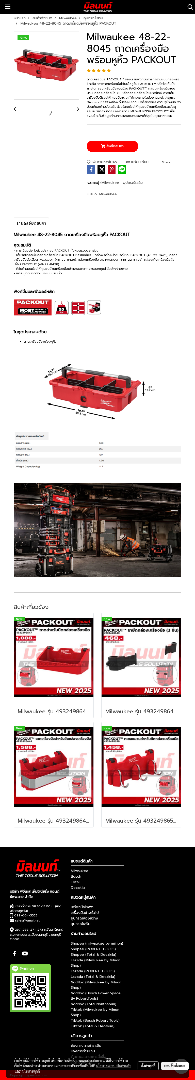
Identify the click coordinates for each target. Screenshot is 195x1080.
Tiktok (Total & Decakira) (93, 1026)
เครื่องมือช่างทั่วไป (85, 912)
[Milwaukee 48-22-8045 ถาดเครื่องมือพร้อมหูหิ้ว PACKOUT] (46, 65)
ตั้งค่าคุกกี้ (148, 1066)
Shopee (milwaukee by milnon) (97, 943)
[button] (189, 7)
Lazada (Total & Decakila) (93, 976)
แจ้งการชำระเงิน (83, 1051)
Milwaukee (111, 182)
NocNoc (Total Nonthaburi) (93, 1004)
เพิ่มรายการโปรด (103, 162)
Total (75, 882)
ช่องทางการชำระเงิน (86, 1045)
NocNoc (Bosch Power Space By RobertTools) (96, 995)
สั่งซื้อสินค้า (114, 146)
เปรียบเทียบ (139, 162)
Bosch (76, 876)
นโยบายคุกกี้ (31, 1071)
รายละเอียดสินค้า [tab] (31, 223)
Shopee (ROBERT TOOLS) (93, 949)
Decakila (78, 887)
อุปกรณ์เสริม (133, 182)
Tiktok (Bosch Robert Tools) (95, 1020)
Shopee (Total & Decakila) (93, 954)
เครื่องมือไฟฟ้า (82, 907)
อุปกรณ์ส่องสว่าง (84, 918)
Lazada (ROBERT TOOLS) (93, 971)
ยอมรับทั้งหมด (175, 1066)
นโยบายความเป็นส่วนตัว (113, 1066)
